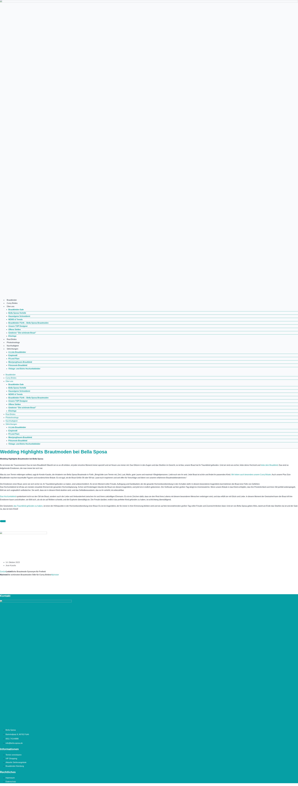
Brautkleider (12, 300)
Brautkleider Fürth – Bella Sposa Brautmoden (28, 323)
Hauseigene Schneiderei (19, 316)
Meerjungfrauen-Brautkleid (20, 362)
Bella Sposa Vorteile (17, 313)
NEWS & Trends (15, 319)
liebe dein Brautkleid (269, 465)
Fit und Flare (13, 359)
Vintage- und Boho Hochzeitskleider (24, 369)
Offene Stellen (14, 330)
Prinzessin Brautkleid (17, 365)
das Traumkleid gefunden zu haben (28, 506)
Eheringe (12, 336)
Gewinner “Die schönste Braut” (22, 333)
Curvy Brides (12, 303)
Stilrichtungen (12, 349)
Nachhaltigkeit (13, 346)
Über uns (10, 306)
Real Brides (12, 339)
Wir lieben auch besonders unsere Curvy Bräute (251, 475)
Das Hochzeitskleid (8, 496)
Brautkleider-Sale (16, 310)
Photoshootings (13, 342)
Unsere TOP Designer (18, 326)
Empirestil (12, 355)
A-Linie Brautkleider (17, 352)
